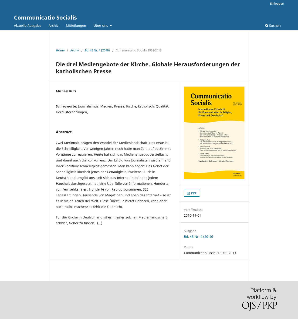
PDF (193, 193)
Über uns (101, 25)
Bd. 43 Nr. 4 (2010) (97, 50)
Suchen (274, 25)
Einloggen (277, 3)
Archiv (53, 25)
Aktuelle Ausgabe (27, 25)
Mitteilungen (76, 25)
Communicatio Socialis (45, 17)
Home (60, 50)
